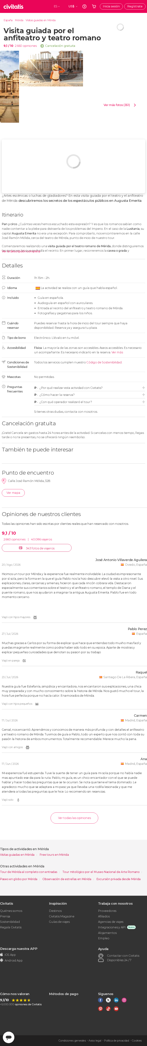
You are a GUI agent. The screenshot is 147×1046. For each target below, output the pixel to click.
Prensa (5, 916)
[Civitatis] (13, 6)
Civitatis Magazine (61, 916)
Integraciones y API (112, 927)
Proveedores (107, 911)
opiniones (30, 46)
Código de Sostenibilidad (104, 362)
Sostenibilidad (10, 922)
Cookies (137, 1040)
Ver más (117, 352)
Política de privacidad (116, 1040)
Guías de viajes (59, 922)
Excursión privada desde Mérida (118, 879)
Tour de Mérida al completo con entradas (29, 872)
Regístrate (135, 6)
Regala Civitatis (11, 927)
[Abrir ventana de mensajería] (8, 1037)
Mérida (19, 20)
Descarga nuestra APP (18, 949)
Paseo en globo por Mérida (19, 879)
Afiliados (104, 916)
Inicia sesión (111, 6)
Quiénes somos (11, 911)
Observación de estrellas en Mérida (67, 879)
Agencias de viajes (110, 922)
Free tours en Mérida (54, 854)
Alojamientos (107, 933)
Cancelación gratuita (60, 46)
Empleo (103, 938)
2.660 (18, 46)
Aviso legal (95, 1040)
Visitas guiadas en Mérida (41, 20)
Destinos (55, 911)
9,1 (8, 46)
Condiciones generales (72, 1040)
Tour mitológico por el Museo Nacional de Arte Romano (101, 872)
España (8, 20)
